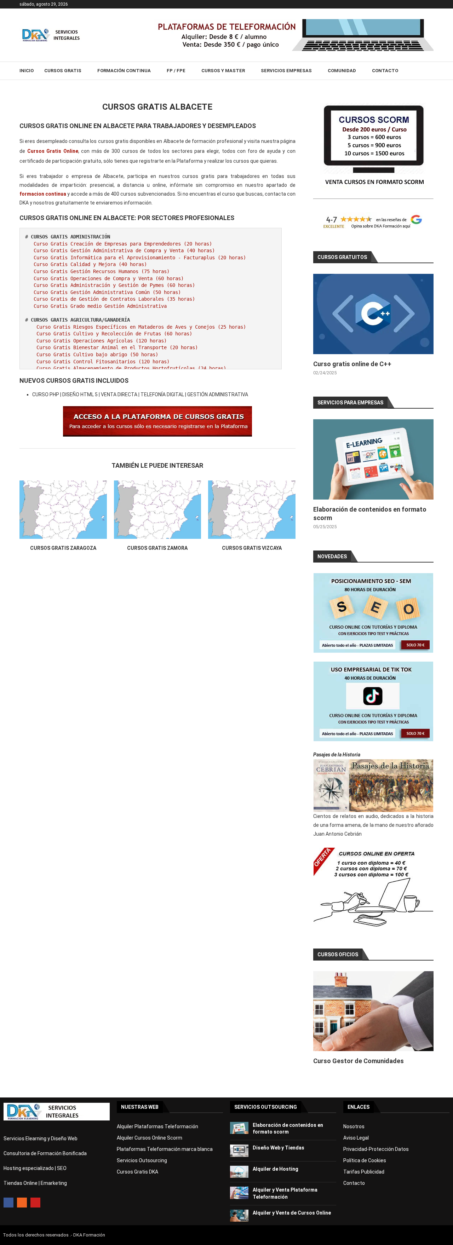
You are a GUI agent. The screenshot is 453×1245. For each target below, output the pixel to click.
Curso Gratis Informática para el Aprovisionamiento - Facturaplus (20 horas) (140, 257)
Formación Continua (124, 70)
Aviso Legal (356, 1138)
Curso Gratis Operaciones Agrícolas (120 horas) (101, 341)
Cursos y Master (223, 70)
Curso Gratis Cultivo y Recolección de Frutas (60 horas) (114, 333)
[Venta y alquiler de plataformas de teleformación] (294, 22)
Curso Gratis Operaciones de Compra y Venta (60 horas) (109, 278)
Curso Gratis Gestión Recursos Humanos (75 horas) (102, 271)
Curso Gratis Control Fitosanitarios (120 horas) (103, 361)
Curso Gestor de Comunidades (358, 1061)
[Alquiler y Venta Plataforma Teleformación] (239, 1193)
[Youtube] (35, 1202)
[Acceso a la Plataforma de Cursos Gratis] (157, 411)
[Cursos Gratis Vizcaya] (252, 509)
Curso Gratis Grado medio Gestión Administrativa (100, 306)
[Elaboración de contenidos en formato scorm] (373, 459)
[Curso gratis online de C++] (373, 314)
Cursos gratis (62, 70)
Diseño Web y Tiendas (278, 1148)
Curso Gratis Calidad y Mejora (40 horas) (90, 264)
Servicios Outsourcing (142, 1160)
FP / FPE (176, 70)
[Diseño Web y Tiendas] (239, 1151)
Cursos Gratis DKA (137, 1172)
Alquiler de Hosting (275, 1169)
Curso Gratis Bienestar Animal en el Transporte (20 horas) (117, 347)
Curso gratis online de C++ (352, 364)
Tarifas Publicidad (363, 1172)
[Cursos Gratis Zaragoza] (63, 509)
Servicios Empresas (286, 70)
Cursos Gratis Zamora (157, 548)
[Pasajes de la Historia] (373, 785)
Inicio (26, 70)
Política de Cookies (364, 1160)
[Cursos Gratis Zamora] (157, 509)
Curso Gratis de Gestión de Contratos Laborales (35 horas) (114, 299)
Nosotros (354, 1126)
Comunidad (342, 70)
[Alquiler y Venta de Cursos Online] (239, 1216)
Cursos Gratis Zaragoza (63, 548)
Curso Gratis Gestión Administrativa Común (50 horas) (107, 292)
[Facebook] (8, 1202)
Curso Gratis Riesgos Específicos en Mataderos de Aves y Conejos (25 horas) (141, 327)
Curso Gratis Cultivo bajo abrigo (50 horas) (97, 354)
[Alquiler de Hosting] (239, 1172)
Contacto (385, 70)
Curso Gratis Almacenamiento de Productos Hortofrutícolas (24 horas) (131, 368)
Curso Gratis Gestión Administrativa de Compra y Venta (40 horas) (124, 250)
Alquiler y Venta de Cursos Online (292, 1213)
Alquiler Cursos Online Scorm (149, 1138)
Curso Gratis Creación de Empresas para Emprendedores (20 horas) (123, 244)
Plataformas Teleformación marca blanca (165, 1149)
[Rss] (22, 1202)
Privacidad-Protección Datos (376, 1149)
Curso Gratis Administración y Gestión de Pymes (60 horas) (114, 285)
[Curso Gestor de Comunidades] (373, 1011)
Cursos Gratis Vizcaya (252, 548)
